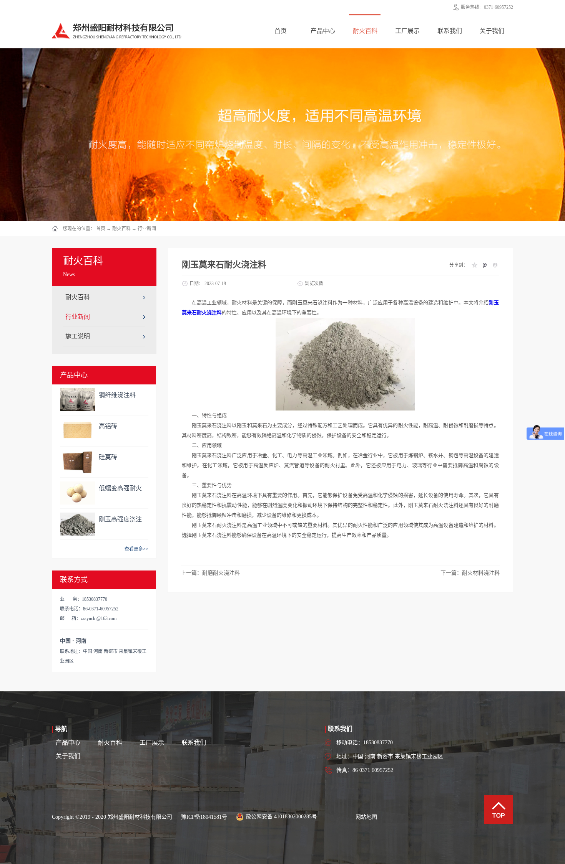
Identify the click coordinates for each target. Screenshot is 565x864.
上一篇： (210, 573)
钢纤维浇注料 (117, 395)
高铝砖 (108, 426)
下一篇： (470, 573)
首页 (280, 31)
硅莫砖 (108, 457)
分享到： (458, 265)
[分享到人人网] (495, 265)
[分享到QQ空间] (474, 265)
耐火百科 (121, 228)
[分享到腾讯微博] (484, 265)
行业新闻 (147, 228)
